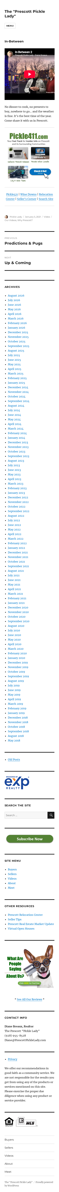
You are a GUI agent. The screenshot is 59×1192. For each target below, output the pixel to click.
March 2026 (16, 318)
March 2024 (15, 428)
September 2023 (18, 456)
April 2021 (14, 589)
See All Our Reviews (29, 999)
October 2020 (16, 616)
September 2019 (18, 676)
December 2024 (18, 387)
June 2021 (14, 580)
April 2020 (14, 644)
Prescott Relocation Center (25, 914)
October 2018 (16, 726)
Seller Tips (14, 919)
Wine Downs (28, 194)
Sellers (12, 874)
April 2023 (14, 479)
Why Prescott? (25, 220)
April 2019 (14, 699)
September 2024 (18, 401)
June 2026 (14, 304)
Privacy (12, 1059)
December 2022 (18, 497)
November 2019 (18, 667)
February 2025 (17, 378)
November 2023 (18, 447)
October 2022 (16, 506)
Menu (10, 25)
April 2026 (14, 314)
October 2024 (16, 396)
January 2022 (16, 547)
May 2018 (14, 740)
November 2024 (18, 392)
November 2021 (18, 557)
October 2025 (16, 341)
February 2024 (17, 433)
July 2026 (14, 300)
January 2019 (16, 713)
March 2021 (15, 593)
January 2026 (16, 327)
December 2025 (18, 332)
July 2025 (14, 355)
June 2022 (14, 525)
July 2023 (14, 465)
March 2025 (15, 373)
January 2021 (16, 603)
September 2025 (18, 346)
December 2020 (18, 607)
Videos (12, 878)
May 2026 (14, 309)
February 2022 (17, 543)
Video (47, 216)
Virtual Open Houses (21, 928)
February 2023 (17, 488)
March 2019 (15, 703)
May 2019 (14, 694)
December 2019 (18, 662)
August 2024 (16, 405)
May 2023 (14, 474)
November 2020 (18, 612)
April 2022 (14, 534)
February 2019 (17, 708)
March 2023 (15, 483)
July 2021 (14, 575)
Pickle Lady (16, 216)
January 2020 (16, 658)
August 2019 (16, 681)
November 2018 (18, 722)
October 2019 (16, 671)
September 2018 (18, 731)
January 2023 (16, 492)
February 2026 (17, 323)
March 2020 (15, 648)
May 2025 (14, 364)
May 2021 (14, 584)
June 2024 (14, 414)
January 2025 (16, 382)
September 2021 (18, 566)
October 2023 (16, 451)
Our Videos (10, 220)
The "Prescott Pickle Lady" (19, 1182)
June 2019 (14, 690)
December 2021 (18, 552)
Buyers (12, 869)
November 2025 (18, 336)
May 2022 (14, 529)
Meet (11, 887)
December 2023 (18, 442)
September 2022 (18, 511)
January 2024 (16, 437)
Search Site (46, 199)
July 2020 (14, 630)
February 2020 (17, 653)
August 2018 (16, 736)
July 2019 (14, 685)
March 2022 (15, 538)
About (12, 883)
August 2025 (16, 350)
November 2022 (18, 502)
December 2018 (18, 717)
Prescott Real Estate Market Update (31, 924)
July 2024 (14, 410)
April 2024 (14, 424)
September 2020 (18, 621)
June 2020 (14, 635)
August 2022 (16, 515)
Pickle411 (12, 194)
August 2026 (16, 295)
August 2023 (16, 460)
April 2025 (14, 369)
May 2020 (14, 639)
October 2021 (16, 561)
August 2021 (16, 570)
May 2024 (14, 419)
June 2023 (14, 469)
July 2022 (14, 520)
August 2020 (16, 625)
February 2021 (17, 598)
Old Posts (14, 759)
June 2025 (14, 359)
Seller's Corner (26, 199)
